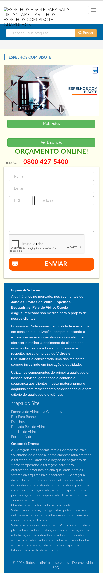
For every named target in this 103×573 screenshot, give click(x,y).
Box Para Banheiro (25, 417)
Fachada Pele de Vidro (28, 427)
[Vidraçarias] (39, 16)
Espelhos (18, 422)
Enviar (56, 264)
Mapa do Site (25, 403)
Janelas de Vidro (23, 432)
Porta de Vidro (22, 437)
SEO (56, 568)
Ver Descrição (51, 142)
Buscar (88, 33)
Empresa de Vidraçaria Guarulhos (36, 412)
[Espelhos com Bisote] (51, 90)
